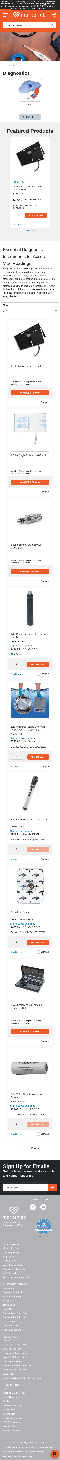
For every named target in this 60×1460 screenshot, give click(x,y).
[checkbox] (38, 402)
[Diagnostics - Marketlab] (30, 46)
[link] (21, 1148)
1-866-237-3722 (40, 1199)
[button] (28, 230)
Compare (44, 402)
